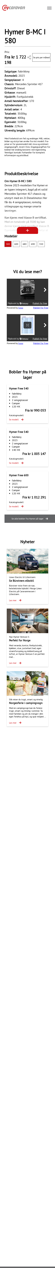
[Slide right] (45, 22)
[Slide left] (10, 22)
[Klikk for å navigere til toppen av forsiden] (12, 8)
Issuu (20, 307)
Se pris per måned (41, 57)
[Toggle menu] (49, 8)
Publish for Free (40, 307)
